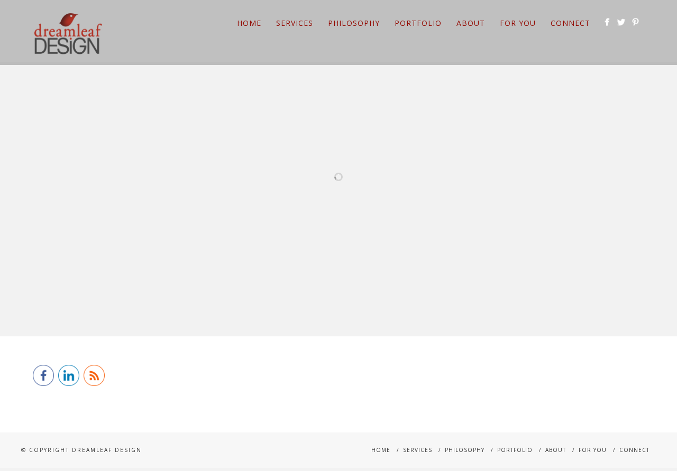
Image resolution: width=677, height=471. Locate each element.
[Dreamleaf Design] (136, 216)
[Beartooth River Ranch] (451, 216)
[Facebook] (607, 22)
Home (249, 23)
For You (518, 23)
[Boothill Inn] (372, 172)
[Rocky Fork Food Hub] (609, 172)
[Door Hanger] (136, 172)
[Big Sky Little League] (215, 216)
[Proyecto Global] (294, 172)
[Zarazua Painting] (451, 172)
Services (294, 23)
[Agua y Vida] (530, 216)
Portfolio (418, 23)
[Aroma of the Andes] (530, 172)
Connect (570, 23)
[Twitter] (621, 22)
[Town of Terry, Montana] (372, 216)
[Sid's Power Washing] (57, 172)
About (470, 23)
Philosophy (354, 23)
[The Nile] (294, 216)
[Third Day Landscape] (215, 172)
